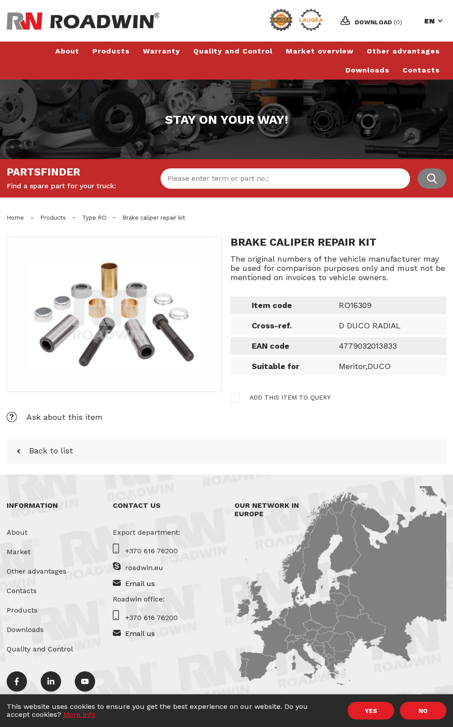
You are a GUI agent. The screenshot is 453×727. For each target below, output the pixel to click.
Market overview (319, 51)
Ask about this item (65, 417)
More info (79, 714)
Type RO (94, 217)
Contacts (421, 70)
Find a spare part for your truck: (61, 186)
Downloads (367, 70)
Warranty (161, 51)
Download (378, 22)
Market (19, 552)
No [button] (423, 710)
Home (15, 217)
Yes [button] (371, 710)
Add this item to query (290, 397)
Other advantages (403, 51)
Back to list (51, 450)
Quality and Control (233, 51)
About (67, 51)
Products (111, 51)
